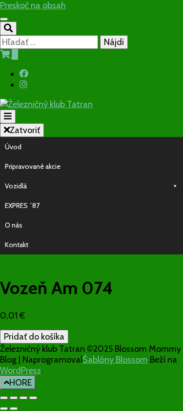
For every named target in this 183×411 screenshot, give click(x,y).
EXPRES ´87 (22, 205)
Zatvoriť (25, 130)
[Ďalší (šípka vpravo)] (14, 408)
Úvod (13, 146)
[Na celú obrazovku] (14, 397)
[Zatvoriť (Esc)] (33, 397)
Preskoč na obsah (33, 5)
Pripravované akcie (33, 166)
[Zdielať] (23, 397)
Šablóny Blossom (115, 359)
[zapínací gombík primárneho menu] (8, 116)
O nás (13, 225)
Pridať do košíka (34, 336)
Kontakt (16, 244)
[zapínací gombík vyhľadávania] (8, 28)
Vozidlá (16, 186)
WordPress (20, 370)
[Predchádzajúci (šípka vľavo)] (4, 408)
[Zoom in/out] (4, 397)
